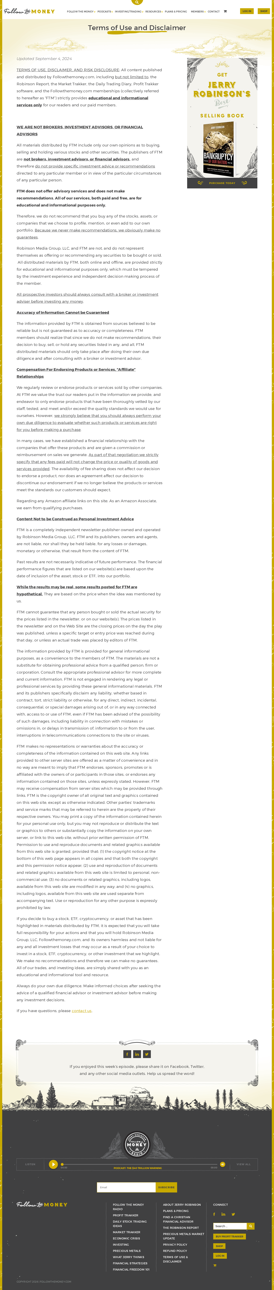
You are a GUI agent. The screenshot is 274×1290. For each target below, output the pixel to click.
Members (197, 11)
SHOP (263, 11)
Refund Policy (175, 1250)
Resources (153, 11)
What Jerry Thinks (128, 1257)
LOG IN (220, 1255)
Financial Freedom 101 (131, 1269)
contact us (82, 1010)
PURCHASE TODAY (222, 183)
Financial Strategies (130, 1263)
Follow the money (42, 1204)
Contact (214, 11)
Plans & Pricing (176, 11)
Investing (121, 1244)
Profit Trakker (125, 1215)
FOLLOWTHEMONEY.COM (55, 1281)
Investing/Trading (128, 11)
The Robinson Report (181, 1227)
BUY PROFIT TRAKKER (229, 1236)
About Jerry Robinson (182, 1204)
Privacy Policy (175, 1244)
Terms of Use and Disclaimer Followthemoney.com (29, 11)
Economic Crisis (126, 1238)
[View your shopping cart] (226, 11)
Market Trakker (126, 1232)
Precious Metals (127, 1250)
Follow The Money (80, 11)
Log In (247, 11)
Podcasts (104, 11)
